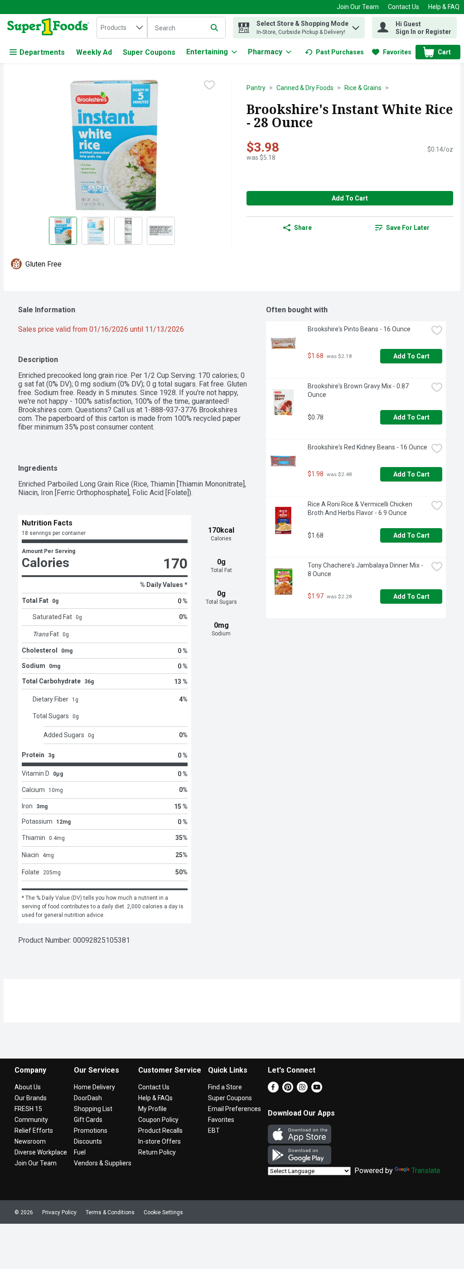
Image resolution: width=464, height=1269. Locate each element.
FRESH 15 (28, 1108)
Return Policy (157, 1152)
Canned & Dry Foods (305, 87)
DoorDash (88, 1098)
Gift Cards (88, 1119)
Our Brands (30, 1098)
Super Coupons (149, 52)
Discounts (88, 1141)
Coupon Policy (158, 1119)
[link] (334, 52)
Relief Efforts (33, 1130)
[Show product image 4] (161, 231)
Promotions (90, 1130)
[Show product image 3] (128, 231)
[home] (50, 27)
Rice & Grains (363, 87)
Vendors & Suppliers (102, 1163)
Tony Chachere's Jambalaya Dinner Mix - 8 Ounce (366, 569)
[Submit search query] (214, 27)
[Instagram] (302, 1090)
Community (31, 1119)
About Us (27, 1087)
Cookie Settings (163, 1212)
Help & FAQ (443, 6)
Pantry (256, 87)
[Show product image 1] (63, 231)
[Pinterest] (287, 1090)
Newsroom (30, 1141)
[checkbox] (209, 85)
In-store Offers (159, 1141)
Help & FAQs (155, 1098)
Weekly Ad (94, 52)
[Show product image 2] (96, 231)
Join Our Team (358, 6)
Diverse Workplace (40, 1152)
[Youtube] (316, 1090)
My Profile (152, 1108)
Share (303, 227)
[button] (355, 25)
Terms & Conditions (110, 1212)
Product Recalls (160, 1130)
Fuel (80, 1152)
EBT (214, 1130)
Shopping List (93, 1108)
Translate (425, 1170)
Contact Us (403, 6)
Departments (42, 52)
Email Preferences (234, 1108)
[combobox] (122, 27)
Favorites (221, 1119)
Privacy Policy (59, 1212)
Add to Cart (350, 198)
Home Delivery (94, 1087)
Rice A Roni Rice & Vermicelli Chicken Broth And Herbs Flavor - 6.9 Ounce (361, 508)
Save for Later (408, 227)
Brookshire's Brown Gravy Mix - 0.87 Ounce (359, 390)
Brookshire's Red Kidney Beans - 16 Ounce (367, 447)
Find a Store (225, 1087)
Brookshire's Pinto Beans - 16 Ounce (359, 329)
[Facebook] (273, 1090)
